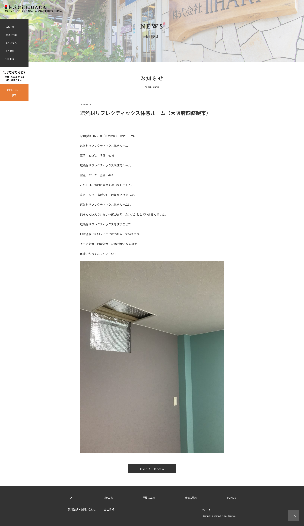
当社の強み (11, 43)
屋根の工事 (11, 35)
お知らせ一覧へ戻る (152, 469)
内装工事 (10, 27)
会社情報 (10, 51)
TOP (70, 497)
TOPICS (10, 59)
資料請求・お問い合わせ (82, 509)
